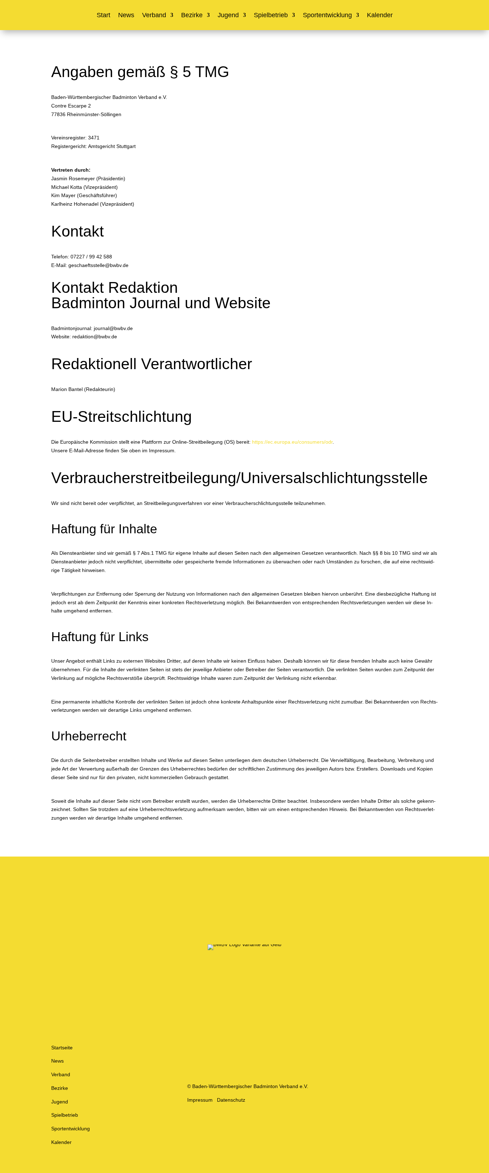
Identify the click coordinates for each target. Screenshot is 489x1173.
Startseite (62, 1047)
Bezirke (192, 16)
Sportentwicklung (327, 16)
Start (103, 16)
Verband (154, 16)
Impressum (200, 1100)
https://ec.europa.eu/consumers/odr (292, 442)
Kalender (380, 16)
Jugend (228, 16)
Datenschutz (231, 1100)
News (126, 16)
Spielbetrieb (271, 16)
